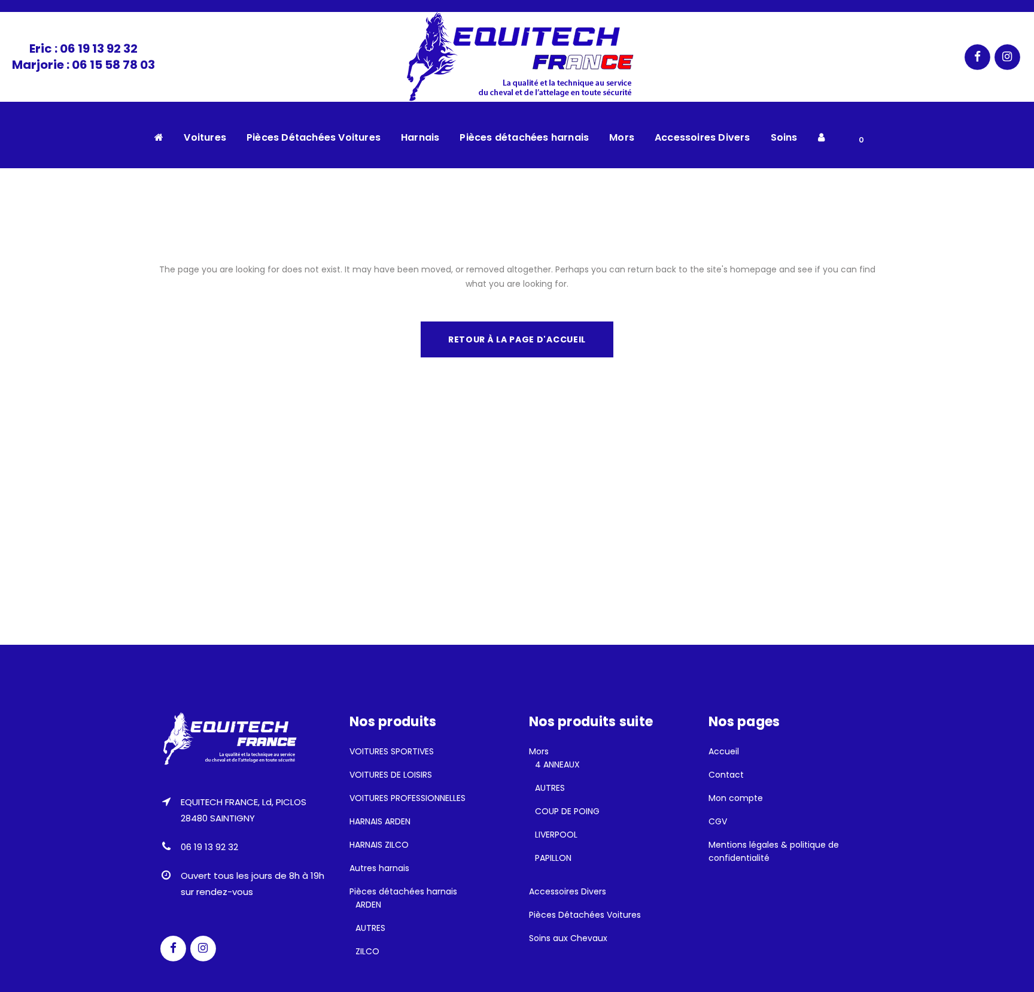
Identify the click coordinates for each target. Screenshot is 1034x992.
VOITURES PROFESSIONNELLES (407, 798)
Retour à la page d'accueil (517, 339)
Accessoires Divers (567, 891)
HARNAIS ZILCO (379, 845)
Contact (726, 775)
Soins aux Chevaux (568, 938)
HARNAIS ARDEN (379, 821)
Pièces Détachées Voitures (585, 915)
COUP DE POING (567, 811)
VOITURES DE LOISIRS (390, 775)
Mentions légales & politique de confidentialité (773, 851)
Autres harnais (379, 868)
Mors (539, 751)
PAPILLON (553, 858)
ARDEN (368, 905)
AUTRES (370, 928)
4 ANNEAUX (557, 764)
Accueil (723, 751)
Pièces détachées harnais (403, 891)
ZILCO (367, 951)
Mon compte (735, 798)
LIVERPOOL (556, 835)
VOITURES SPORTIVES (391, 751)
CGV (717, 821)
